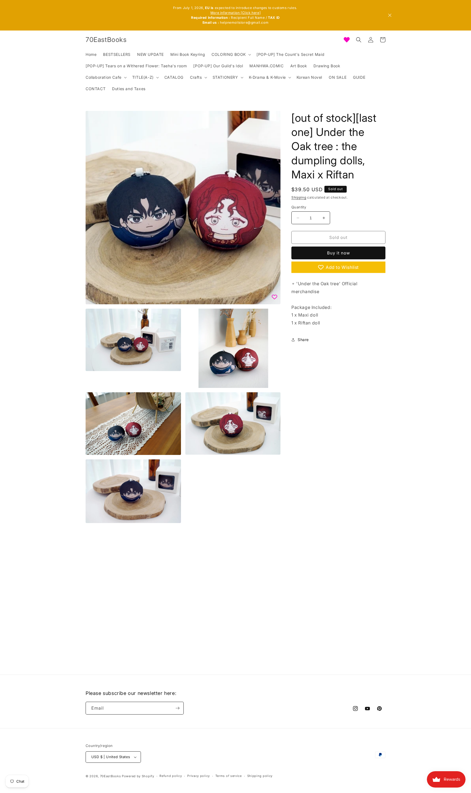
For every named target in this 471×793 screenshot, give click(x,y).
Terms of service (228, 776)
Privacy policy (198, 776)
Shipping (298, 197)
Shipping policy (260, 776)
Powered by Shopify (138, 776)
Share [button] (303, 339)
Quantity (298, 207)
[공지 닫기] (390, 15)
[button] (230, 54)
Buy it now (338, 253)
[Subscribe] (177, 708)
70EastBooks (110, 776)
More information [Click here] (235, 13)
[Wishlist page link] (347, 40)
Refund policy (170, 776)
